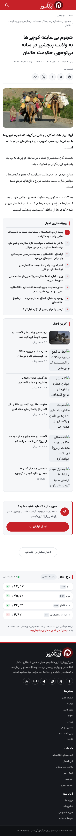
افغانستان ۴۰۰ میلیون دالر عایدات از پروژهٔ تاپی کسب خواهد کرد (28, 439)
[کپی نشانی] (35, 76)
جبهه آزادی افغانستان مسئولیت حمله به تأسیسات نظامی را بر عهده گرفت (35, 234)
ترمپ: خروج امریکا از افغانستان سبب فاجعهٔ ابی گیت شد (29, 335)
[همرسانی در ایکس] (43, 76)
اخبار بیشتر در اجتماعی (38, 552)
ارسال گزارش (40, 527)
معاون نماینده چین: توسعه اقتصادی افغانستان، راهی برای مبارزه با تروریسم (36, 289)
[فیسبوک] (69, 681)
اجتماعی (61, 15)
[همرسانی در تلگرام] (60, 76)
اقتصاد (69, 740)
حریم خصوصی (65, 812)
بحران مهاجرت (66, 728)
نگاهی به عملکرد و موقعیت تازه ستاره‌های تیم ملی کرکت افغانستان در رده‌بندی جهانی (35, 245)
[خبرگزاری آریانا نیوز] (51, 5)
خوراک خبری (67, 785)
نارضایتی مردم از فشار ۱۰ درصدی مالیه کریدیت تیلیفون (31, 471)
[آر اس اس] (26, 681)
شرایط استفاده (66, 818)
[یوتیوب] (35, 681)
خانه (71, 15)
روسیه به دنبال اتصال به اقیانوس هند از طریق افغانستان (38, 300)
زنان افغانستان (66, 734)
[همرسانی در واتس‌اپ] (69, 76)
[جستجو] (7, 5)
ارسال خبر (68, 773)
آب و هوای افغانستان (62, 755)
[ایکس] (60, 681)
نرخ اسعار (68, 761)
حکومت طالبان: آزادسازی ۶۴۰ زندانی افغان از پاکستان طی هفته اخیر (27, 407)
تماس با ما (68, 806)
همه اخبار (68, 710)
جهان (70, 716)
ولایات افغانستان (64, 767)
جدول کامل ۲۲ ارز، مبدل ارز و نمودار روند (48, 630)
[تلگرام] (43, 681)
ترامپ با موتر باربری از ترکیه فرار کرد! (43, 309)
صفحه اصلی (67, 698)
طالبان (70, 704)
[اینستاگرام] (52, 681)
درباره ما (69, 801)
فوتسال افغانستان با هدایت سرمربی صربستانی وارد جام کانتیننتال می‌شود (37, 256)
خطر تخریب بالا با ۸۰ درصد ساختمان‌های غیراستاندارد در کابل (41, 267)
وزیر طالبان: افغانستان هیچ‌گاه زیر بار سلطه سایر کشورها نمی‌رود (36, 278)
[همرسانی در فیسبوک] (52, 76)
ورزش (70, 722)
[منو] (69, 5)
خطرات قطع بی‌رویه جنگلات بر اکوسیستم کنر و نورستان (32, 353)
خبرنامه (69, 779)
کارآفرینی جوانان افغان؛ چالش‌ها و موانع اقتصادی (33, 380)
